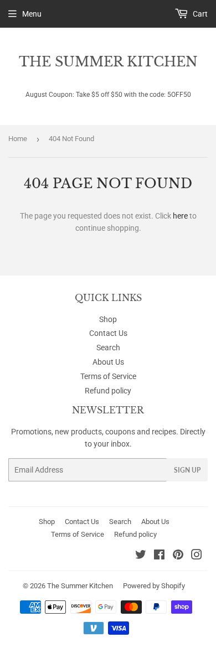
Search (108, 347)
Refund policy (108, 390)
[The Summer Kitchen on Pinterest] (178, 556)
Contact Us (108, 333)
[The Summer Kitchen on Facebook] (159, 556)
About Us (108, 361)
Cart (199, 13)
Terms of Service (108, 376)
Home (17, 138)
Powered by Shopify (154, 586)
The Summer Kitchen (108, 61)
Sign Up (187, 470)
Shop (108, 319)
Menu (32, 13)
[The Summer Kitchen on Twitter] (140, 556)
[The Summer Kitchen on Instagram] (196, 556)
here (180, 215)
